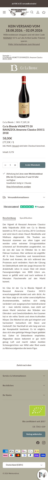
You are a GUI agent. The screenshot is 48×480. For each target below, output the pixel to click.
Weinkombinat (14, 473)
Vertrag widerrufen (34, 434)
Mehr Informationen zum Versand (24, 44)
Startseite (6, 56)
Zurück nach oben (24, 365)
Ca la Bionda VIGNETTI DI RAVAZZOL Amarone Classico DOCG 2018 (22, 58)
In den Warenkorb (32, 165)
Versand (15, 146)
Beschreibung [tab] (9, 218)
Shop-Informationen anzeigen (18, 186)
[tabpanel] (24, 286)
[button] (44, 12)
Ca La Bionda (8, 122)
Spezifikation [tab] (26, 218)
